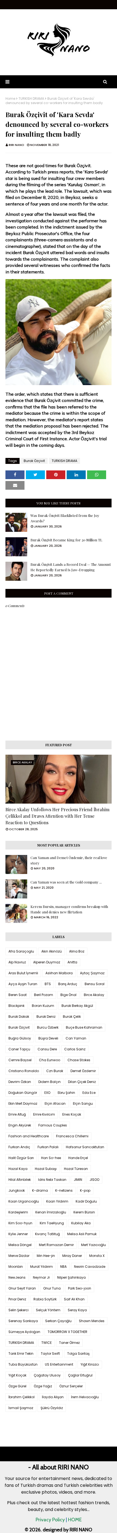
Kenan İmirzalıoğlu (50, 1212)
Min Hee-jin (46, 1255)
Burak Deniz (46, 1016)
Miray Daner (72, 1255)
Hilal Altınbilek (19, 1179)
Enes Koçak (71, 1114)
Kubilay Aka (81, 1223)
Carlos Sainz (74, 1049)
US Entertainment (59, 1364)
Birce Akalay (94, 994)
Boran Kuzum (43, 1005)
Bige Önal (68, 994)
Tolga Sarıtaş (78, 1353)
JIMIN (78, 1179)
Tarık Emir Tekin (20, 1353)
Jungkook (16, 1190)
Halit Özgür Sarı (21, 1158)
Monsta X (96, 1255)
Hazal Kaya (17, 1168)
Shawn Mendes (91, 1321)
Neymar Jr (41, 1277)
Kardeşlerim (18, 1212)
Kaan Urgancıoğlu (23, 1201)
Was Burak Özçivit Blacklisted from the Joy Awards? (64, 518)
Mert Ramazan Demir (56, 1244)
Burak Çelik (72, 1016)
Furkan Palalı (48, 1147)
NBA (63, 1266)
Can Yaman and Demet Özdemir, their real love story (68, 860)
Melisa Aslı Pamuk (82, 1234)
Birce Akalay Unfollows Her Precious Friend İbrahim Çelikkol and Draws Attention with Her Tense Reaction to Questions (57, 816)
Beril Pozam (43, 994)
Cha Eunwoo (49, 1060)
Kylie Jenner (18, 1234)
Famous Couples (52, 1125)
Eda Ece (89, 1092)
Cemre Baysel (20, 1060)
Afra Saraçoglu (21, 951)
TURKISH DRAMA (31, 98)
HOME (75, 1520)
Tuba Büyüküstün (23, 1364)
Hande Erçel (78, 1158)
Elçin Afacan (55, 1103)
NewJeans (17, 1277)
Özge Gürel (17, 1386)
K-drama (40, 1190)
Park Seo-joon (79, 1288)
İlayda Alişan (53, 1397)
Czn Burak (54, 1071)
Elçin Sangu (83, 1103)
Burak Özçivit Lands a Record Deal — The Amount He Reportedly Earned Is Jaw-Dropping (70, 567)
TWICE (46, 1342)
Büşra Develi (48, 1038)
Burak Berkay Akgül (77, 1005)
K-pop (85, 1190)
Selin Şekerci (18, 1310)
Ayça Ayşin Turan (22, 984)
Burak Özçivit (34, 460)
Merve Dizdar (18, 1255)
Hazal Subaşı (46, 1168)
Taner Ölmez (69, 1342)
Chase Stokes (78, 1060)
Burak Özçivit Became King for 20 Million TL (66, 540)
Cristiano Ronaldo (23, 1071)
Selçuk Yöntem (48, 1310)
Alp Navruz (17, 962)
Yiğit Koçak (17, 1375)
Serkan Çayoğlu (58, 1321)
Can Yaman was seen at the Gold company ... (66, 882)
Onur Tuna (52, 1288)
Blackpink (16, 1005)
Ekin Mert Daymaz (22, 1103)
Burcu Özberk (48, 1027)
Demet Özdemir (83, 1071)
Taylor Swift (50, 1353)
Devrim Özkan (19, 1081)
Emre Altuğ (17, 1114)
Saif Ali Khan (74, 1299)
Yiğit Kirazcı (90, 1364)
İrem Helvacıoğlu (85, 1397)
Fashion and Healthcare (28, 1136)
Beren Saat (17, 994)
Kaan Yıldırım (57, 1201)
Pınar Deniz (17, 1299)
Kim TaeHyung (52, 1223)
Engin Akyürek (19, 1125)
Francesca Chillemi (72, 1136)
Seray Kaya (77, 1310)
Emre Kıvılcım (44, 1114)
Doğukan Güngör (22, 1092)
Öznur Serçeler (71, 1386)
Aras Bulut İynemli (23, 973)
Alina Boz (76, 951)
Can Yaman (76, 1038)
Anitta (72, 962)
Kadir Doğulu (86, 1201)
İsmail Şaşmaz (20, 1408)
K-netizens (64, 1190)
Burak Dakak (18, 1016)
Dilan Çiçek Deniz (82, 1081)
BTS (48, 984)
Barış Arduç (67, 984)
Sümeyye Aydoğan (24, 1331)
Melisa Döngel (20, 1244)
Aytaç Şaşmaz (92, 973)
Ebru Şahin (66, 1092)
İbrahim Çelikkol (21, 1397)
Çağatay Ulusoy (47, 1375)
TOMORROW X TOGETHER (67, 1331)
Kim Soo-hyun (20, 1223)
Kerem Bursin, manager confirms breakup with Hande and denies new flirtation (69, 909)
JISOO (94, 1179)
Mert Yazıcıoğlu (93, 1244)
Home (10, 98)
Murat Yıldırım (41, 1266)
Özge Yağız (43, 1386)
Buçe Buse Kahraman (84, 1027)
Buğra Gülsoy (19, 1038)
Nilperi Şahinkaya (71, 1277)
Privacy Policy (50, 1520)
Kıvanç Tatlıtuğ (47, 1234)
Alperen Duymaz (46, 962)
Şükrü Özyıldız (52, 1408)
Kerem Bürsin (84, 1212)
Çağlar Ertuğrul (80, 1375)
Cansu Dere (47, 1049)
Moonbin (15, 1266)
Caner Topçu (19, 1049)
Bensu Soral (94, 984)
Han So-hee (51, 1158)
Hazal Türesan (76, 1168)
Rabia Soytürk (45, 1299)
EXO (47, 1092)
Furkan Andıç (19, 1147)
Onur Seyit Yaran (22, 1288)
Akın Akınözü (51, 951)
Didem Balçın (49, 1081)
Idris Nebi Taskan (52, 1179)
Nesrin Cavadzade (89, 1266)
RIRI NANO (16, 145)
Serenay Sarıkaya (23, 1321)
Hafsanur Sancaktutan (85, 1147)
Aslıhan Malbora (59, 973)
